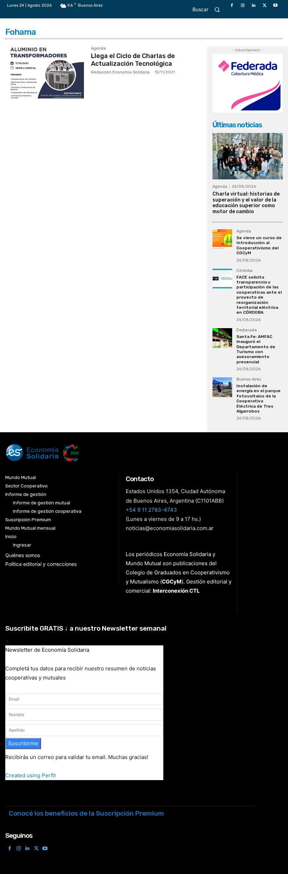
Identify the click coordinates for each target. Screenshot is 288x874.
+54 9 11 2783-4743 (151, 509)
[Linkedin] (253, 5)
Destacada (246, 330)
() (171, 581)
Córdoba (244, 271)
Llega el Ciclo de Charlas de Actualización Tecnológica (133, 60)
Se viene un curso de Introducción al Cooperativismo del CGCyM (259, 245)
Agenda (98, 48)
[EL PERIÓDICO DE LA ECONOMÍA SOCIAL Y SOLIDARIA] (123, 453)
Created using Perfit (30, 775)
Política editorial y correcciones (41, 564)
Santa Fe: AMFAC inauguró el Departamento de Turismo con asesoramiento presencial (255, 349)
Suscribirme (23, 743)
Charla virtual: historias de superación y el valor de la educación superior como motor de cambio (246, 203)
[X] (264, 5)
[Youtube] (275, 5)
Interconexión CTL (176, 590)
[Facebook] (231, 5)
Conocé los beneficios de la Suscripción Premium (86, 813)
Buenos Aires (248, 379)
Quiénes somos (22, 555)
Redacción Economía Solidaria (120, 72)
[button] (209, 9)
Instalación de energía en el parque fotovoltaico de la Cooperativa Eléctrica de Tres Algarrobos (258, 398)
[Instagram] (242, 5)
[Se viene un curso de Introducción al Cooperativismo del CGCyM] (222, 239)
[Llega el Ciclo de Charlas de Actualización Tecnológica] (44, 72)
